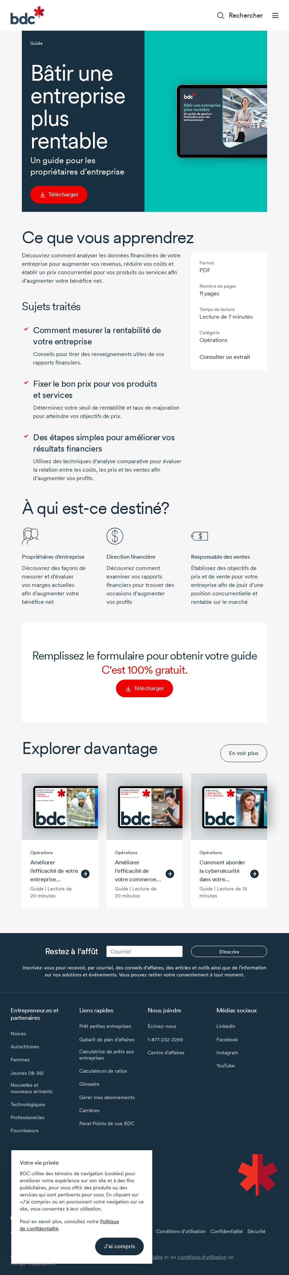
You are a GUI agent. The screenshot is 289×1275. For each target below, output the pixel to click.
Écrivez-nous (162, 1026)
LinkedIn (225, 1026)
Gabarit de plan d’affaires (106, 1039)
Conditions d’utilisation (181, 1231)
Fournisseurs (24, 1130)
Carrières (89, 1110)
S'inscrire (229, 952)
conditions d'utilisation (202, 1257)
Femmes (20, 1059)
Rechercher (246, 15)
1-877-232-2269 (165, 1039)
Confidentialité (226, 1231)
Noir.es (18, 1033)
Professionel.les (27, 1117)
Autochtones (25, 1046)
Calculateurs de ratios (103, 1071)
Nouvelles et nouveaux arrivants (31, 1088)
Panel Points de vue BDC (106, 1123)
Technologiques (28, 1104)
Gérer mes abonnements (107, 1097)
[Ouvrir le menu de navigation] (275, 15)
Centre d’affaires (166, 1052)
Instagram (227, 1052)
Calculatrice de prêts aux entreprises (106, 1055)
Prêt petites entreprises (105, 1026)
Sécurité (256, 1231)
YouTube (225, 1065)
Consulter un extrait (224, 357)
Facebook (227, 1039)
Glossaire (89, 1084)
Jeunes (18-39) (27, 1073)
